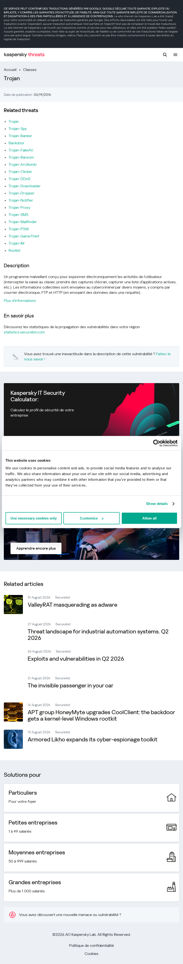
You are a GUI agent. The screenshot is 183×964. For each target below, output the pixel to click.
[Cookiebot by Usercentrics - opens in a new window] (157, 443)
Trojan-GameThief (24, 236)
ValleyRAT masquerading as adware (72, 604)
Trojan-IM (16, 243)
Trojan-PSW (19, 229)
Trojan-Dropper (22, 193)
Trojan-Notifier (21, 200)
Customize (89, 518)
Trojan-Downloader (25, 186)
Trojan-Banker (20, 136)
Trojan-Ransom (21, 157)
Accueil (10, 69)
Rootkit (14, 250)
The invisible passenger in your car (70, 685)
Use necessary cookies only (33, 518)
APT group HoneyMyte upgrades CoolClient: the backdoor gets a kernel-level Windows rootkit (101, 715)
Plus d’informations (20, 300)
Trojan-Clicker (20, 171)
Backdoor (17, 143)
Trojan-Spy (18, 128)
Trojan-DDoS (19, 179)
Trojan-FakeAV (21, 150)
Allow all (149, 518)
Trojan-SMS (18, 214)
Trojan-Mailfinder (23, 222)
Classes (29, 69)
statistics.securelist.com (24, 332)
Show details (157, 504)
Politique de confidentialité (91, 945)
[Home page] (24, 55)
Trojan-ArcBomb (22, 164)
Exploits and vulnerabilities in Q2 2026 (76, 658)
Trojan (14, 121)
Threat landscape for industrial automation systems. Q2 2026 (98, 634)
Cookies (91, 953)
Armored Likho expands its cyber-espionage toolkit (93, 739)
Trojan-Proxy (19, 207)
